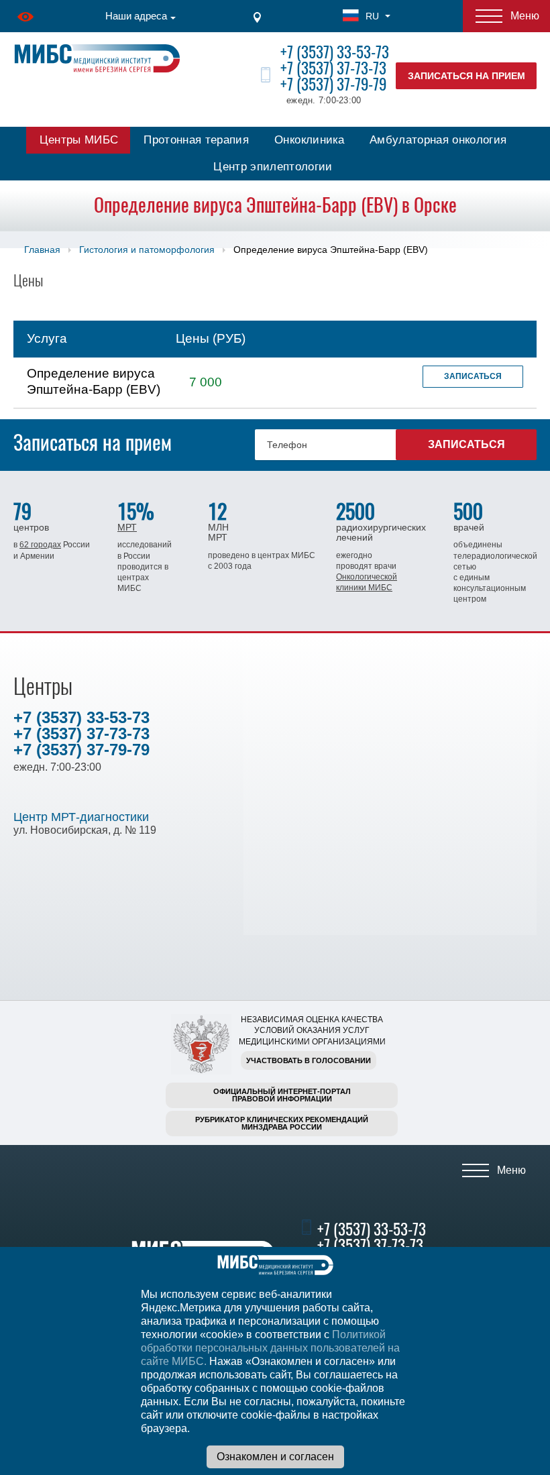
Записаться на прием (466, 75)
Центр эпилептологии (272, 166)
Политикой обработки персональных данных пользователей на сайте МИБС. (270, 1348)
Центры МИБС (79, 139)
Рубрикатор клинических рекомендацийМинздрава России (281, 1123)
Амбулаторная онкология (438, 139)
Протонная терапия (196, 139)
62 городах (40, 544)
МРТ (127, 527)
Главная (42, 249)
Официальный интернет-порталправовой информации (282, 1095)
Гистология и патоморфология (147, 249)
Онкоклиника (309, 139)
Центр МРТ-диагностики (81, 817)
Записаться (473, 376)
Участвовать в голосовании (308, 1060)
